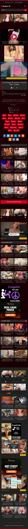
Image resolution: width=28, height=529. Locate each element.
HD (5, 115)
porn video (14, 127)
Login (16, 2)
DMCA (18, 522)
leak (8, 121)
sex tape (17, 130)
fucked (11, 118)
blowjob (16, 115)
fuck (5, 118)
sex (10, 130)
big (10, 115)
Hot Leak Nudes (16, 108)
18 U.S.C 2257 (11, 522)
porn (7, 127)
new (14, 124)
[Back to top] (24, 525)
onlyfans (21, 124)
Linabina (16, 112)
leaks (20, 121)
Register (20, 2)
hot (23, 118)
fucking (17, 118)
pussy (21, 127)
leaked (14, 121)
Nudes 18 (6, 6)
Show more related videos (14, 201)
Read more (13, 104)
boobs (23, 115)
